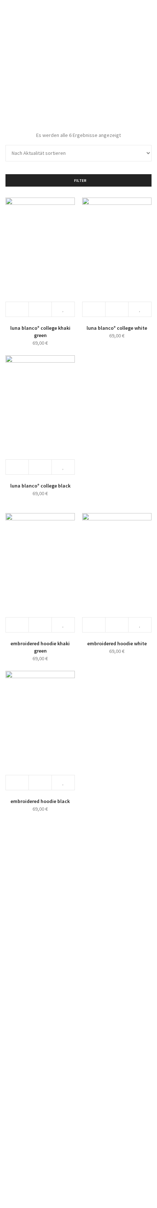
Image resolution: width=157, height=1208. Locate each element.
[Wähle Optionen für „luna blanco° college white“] (94, 309)
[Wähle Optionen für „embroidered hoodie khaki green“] (17, 625)
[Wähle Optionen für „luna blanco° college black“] (17, 467)
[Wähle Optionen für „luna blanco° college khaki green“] (17, 309)
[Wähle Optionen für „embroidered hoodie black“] (17, 782)
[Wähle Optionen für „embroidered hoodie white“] (94, 625)
